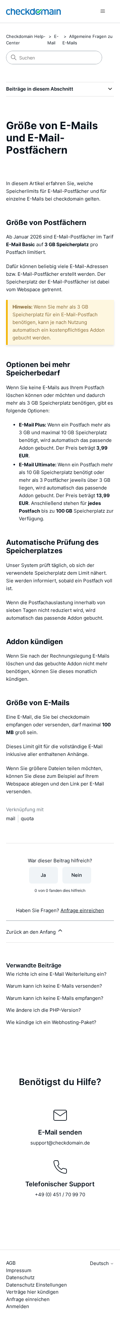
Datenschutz (20, 1277)
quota (27, 818)
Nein (76, 875)
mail (10, 818)
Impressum (18, 1270)
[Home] (33, 11)
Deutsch (100, 1263)
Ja (43, 875)
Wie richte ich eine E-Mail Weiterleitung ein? (56, 974)
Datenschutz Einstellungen (36, 1285)
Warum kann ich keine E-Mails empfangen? (54, 998)
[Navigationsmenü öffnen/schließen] (102, 11)
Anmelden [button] (17, 1306)
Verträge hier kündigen (32, 1292)
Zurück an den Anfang (31, 932)
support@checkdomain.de (60, 1143)
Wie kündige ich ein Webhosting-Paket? (51, 1022)
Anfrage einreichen (82, 910)
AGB (11, 1263)
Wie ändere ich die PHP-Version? (43, 1010)
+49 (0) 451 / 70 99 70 (60, 1194)
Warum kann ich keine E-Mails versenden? (54, 986)
